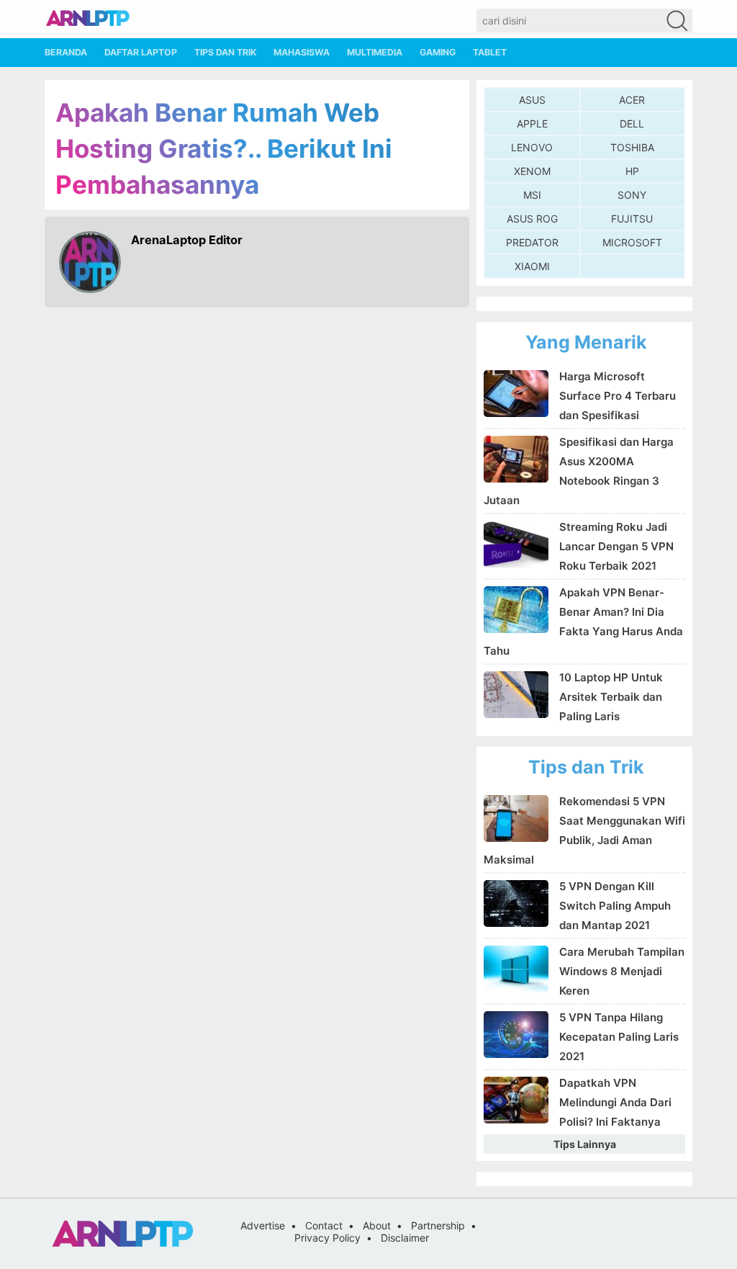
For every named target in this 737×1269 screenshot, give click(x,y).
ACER (632, 100)
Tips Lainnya (584, 1144)
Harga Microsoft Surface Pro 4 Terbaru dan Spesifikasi (617, 395)
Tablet (490, 52)
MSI (532, 195)
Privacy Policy (327, 1238)
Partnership (438, 1225)
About (377, 1225)
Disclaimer (405, 1238)
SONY (632, 195)
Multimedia (374, 52)
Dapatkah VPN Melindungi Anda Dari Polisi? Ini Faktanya (615, 1102)
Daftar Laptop (140, 52)
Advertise (262, 1225)
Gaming (438, 52)
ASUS (532, 100)
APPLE (532, 123)
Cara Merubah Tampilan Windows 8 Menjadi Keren (621, 971)
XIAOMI (532, 266)
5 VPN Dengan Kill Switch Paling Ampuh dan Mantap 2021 (615, 905)
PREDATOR (532, 242)
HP (632, 171)
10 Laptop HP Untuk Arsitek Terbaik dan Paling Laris (611, 697)
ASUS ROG (532, 218)
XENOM (532, 171)
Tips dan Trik (225, 52)
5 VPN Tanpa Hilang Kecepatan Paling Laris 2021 (619, 1036)
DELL (632, 123)
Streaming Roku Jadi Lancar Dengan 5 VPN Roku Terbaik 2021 (616, 546)
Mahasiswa (301, 52)
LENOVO (532, 147)
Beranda (66, 52)
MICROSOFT (632, 242)
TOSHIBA (632, 147)
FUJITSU (632, 218)
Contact (324, 1225)
